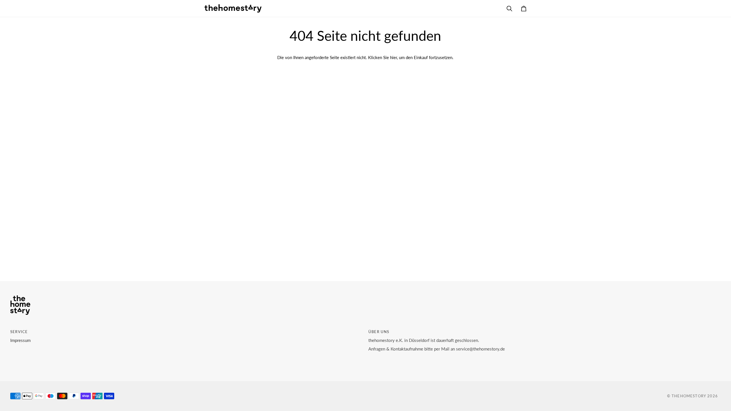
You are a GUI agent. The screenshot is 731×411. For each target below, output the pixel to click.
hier (393, 57)
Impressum (20, 340)
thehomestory (689, 396)
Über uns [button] (378, 331)
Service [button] (19, 331)
